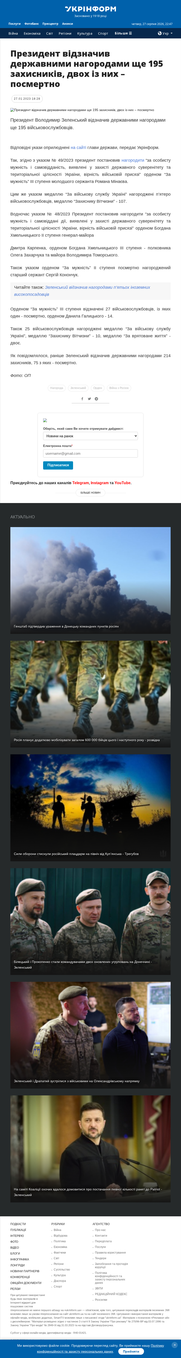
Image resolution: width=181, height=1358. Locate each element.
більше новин (90, 492)
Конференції (20, 1277)
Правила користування (110, 1252)
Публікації (18, 1230)
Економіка (32, 33)
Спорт (103, 33)
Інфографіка (19, 1259)
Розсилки (101, 1299)
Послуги (14, 24)
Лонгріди (17, 1265)
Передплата (103, 1241)
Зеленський (78, 388)
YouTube (123, 483)
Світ (49, 33)
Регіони (65, 33)
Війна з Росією (119, 388)
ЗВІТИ (99, 1288)
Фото (14, 1241)
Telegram (80, 483)
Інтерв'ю (17, 1236)
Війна (13, 33)
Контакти (101, 1235)
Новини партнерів (24, 1271)
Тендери (100, 1258)
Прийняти (131, 1351)
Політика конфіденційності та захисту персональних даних (110, 1277)
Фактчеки (60, 1252)
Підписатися (58, 465)
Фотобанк (32, 24)
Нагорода (56, 388)
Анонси (67, 24)
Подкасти (18, 1224)
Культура (84, 33)
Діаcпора (60, 1281)
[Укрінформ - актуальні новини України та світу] (90, 8)
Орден (97, 388)
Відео (14, 1247)
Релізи (15, 1289)
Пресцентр (50, 24)
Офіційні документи (25, 1283)
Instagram (100, 483)
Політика (60, 1241)
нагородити (133, 160)
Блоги (15, 1253)
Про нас (100, 1230)
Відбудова (60, 1235)
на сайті (78, 147)
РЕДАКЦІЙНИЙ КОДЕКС (111, 1294)
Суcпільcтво (62, 1269)
